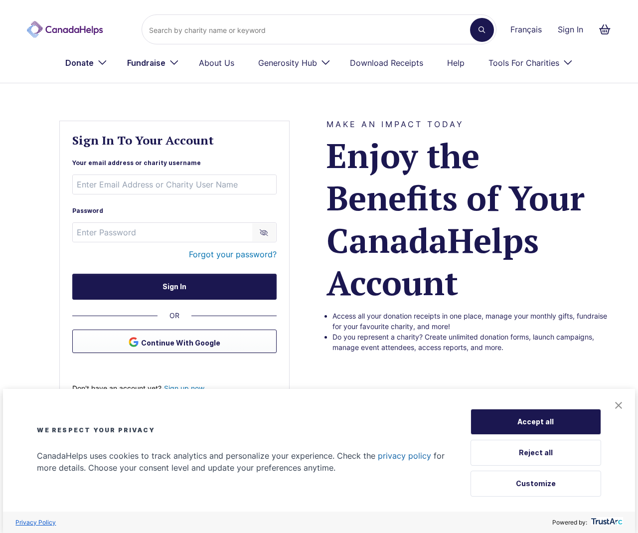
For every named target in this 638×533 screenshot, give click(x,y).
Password (87, 210)
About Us (216, 63)
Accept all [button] (535, 421)
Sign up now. (185, 388)
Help (456, 63)
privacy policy (404, 456)
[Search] (482, 30)
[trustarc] (606, 522)
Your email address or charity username (136, 163)
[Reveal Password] (264, 232)
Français (526, 29)
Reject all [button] (536, 452)
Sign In (570, 29)
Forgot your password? (233, 254)
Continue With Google (180, 343)
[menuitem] (86, 63)
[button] (619, 406)
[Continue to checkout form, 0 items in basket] (608, 29)
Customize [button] (536, 483)
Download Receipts (386, 63)
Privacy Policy (35, 522)
